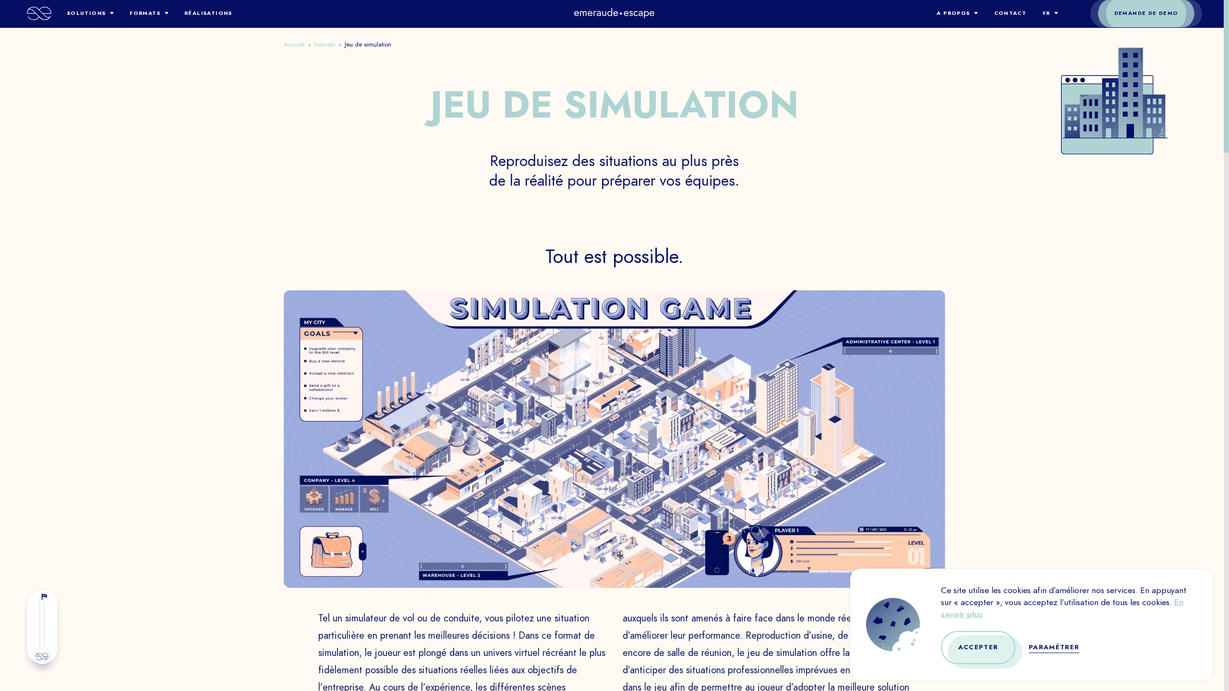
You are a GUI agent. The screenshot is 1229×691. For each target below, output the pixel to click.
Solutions (86, 13)
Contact (1010, 13)
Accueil (294, 44)
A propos (953, 13)
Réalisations (208, 13)
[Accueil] (39, 13)
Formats (145, 13)
